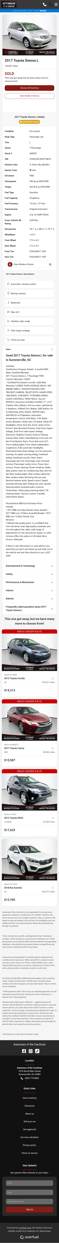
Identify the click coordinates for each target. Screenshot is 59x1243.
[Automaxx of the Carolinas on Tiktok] (36, 1051)
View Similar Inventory (29, 96)
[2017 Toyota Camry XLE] (29, 720)
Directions (30, 1106)
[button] (45, 4)
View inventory (29, 1098)
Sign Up (29, 1209)
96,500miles (49, 752)
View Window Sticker (23, 264)
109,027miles (48, 682)
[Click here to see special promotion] (29, 10)
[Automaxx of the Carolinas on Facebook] (23, 1051)
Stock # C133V (10, 814)
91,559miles (49, 822)
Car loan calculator (29, 1137)
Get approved (29, 1129)
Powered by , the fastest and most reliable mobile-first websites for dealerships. (29, 1229)
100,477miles (48, 891)
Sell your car (30, 1121)
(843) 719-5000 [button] (32, 1078)
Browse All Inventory (29, 88)
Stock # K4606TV (11, 745)
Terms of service (29, 1153)
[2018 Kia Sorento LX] (29, 859)
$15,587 (9, 760)
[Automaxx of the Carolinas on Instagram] (29, 1051)
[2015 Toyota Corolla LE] (29, 650)
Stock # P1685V (10, 675)
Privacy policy (29, 1145)
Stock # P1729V (10, 884)
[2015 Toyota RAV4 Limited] (29, 790)
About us (29, 1113)
